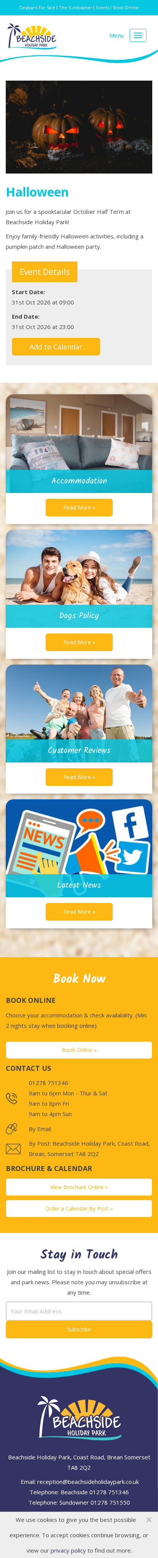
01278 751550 (110, 1502)
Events (102, 7)
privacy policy (68, 1550)
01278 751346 (109, 1492)
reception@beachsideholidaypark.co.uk (88, 1481)
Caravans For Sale (37, 7)
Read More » (79, 507)
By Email (40, 1129)
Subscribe (79, 1329)
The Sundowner (75, 7)
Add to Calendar (56, 346)
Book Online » (79, 1050)
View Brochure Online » (79, 1187)
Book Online (125, 7)
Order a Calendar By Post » (79, 1208)
